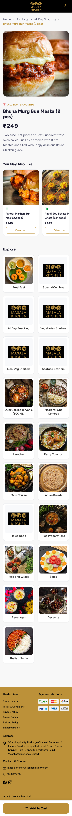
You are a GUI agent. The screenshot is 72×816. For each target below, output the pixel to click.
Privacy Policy (10, 712)
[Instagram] (10, 782)
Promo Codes (10, 717)
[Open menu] (6, 6)
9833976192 (14, 773)
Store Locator (10, 701)
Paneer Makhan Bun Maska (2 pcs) (18, 216)
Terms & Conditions (14, 706)
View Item (21, 230)
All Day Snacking (45, 19)
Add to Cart (38, 808)
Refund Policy (10, 722)
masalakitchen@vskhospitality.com (27, 767)
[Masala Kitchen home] (36, 6)
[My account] (66, 6)
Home (7, 19)
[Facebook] (5, 782)
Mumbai (26, 796)
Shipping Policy (11, 727)
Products (22, 19)
